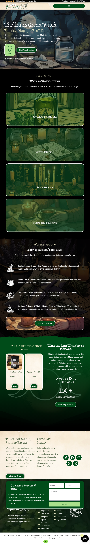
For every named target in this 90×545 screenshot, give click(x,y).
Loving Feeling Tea (15, 372)
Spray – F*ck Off (33, 360)
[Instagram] (79, 457)
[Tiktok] (66, 457)
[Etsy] (76, 463)
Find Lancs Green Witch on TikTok (73, 1)
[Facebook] (72, 457)
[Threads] (69, 463)
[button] (69, 6)
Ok (46, 541)
